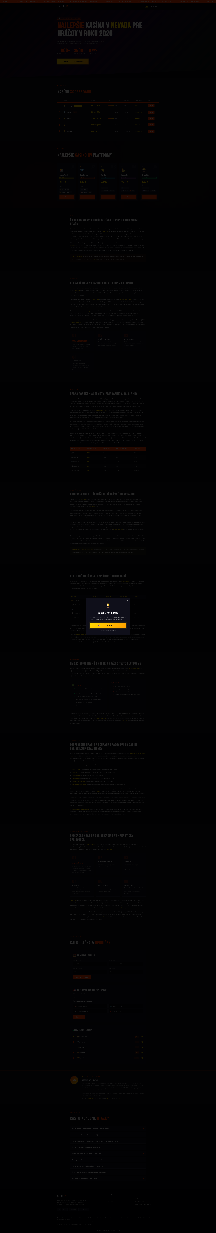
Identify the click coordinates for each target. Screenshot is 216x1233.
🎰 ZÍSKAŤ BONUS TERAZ (108, 625)
